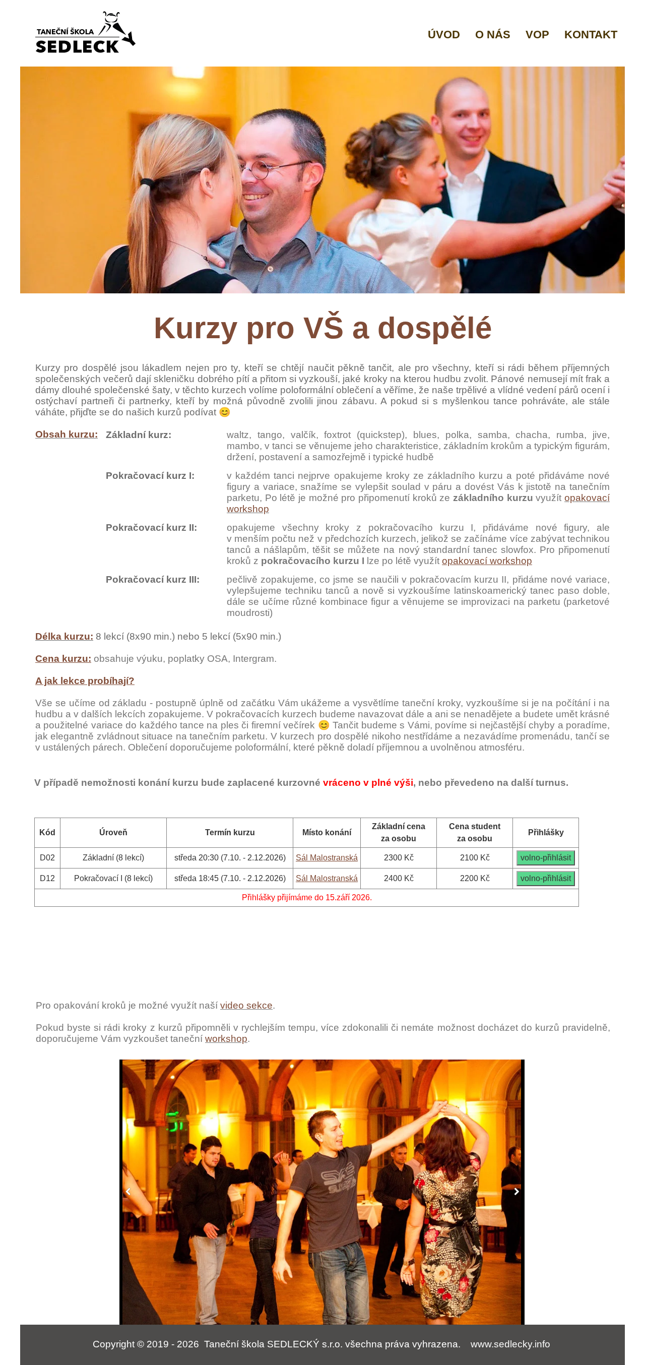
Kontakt (590, 34)
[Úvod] (87, 33)
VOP (537, 34)
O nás (492, 34)
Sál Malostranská (327, 857)
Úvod (444, 34)
